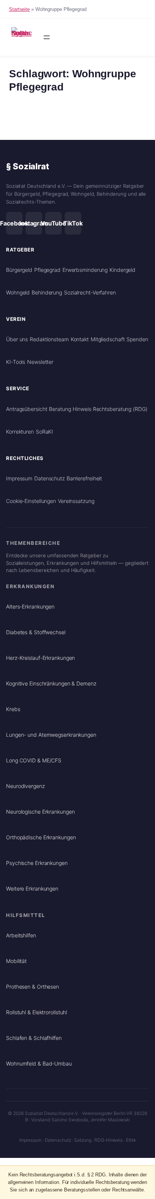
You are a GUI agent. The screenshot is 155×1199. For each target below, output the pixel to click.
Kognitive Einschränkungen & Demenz (51, 683)
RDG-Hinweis (108, 1140)
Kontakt (80, 339)
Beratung (60, 409)
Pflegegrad (47, 270)
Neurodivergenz (25, 786)
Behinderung (47, 292)
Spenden (137, 339)
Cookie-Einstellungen (31, 501)
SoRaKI (44, 431)
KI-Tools (15, 362)
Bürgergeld (19, 270)
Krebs (13, 709)
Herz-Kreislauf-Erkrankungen (40, 658)
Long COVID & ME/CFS (33, 760)
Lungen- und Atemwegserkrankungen (51, 734)
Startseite (19, 9)
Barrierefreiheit (84, 478)
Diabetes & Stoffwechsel (35, 632)
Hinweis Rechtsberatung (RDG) (110, 409)
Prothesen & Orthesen (32, 986)
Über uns (17, 339)
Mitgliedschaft (108, 339)
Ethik (131, 1140)
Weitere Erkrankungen (32, 888)
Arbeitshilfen (21, 935)
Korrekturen (20, 431)
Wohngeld (18, 292)
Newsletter (40, 362)
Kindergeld (122, 270)
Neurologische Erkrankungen (40, 811)
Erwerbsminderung (85, 270)
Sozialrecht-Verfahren (90, 292)
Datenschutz (49, 478)
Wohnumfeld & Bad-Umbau (39, 1063)
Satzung (82, 1140)
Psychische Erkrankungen (37, 863)
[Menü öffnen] (46, 37)
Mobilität (16, 961)
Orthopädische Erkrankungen (41, 837)
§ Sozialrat (27, 166)
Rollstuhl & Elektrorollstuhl (36, 1012)
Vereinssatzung (76, 501)
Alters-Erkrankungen (30, 606)
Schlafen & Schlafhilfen (34, 1038)
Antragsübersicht (26, 409)
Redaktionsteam (49, 339)
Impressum (19, 478)
